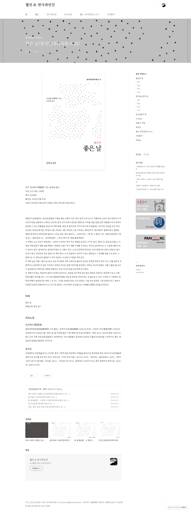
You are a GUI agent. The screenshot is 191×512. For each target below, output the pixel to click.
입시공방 (68, 14)
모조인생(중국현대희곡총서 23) (40, 403)
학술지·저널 (140, 123)
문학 (138, 82)
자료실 (138, 140)
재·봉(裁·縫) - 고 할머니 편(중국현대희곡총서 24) (47, 400)
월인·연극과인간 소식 (89, 14)
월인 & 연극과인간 (40, 5)
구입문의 (111, 14)
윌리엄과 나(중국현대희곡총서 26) (41, 397)
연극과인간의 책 (35, 389)
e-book (139, 118)
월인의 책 (139, 78)
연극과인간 (52, 14)
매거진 (138, 127)
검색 (158, 5)
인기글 (146, 154)
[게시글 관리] (38, 376)
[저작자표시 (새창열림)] (53, 376)
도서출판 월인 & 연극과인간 (40, 463)
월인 (37, 14)
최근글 (138, 154)
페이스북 (138, 253)
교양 (138, 92)
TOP (164, 503)
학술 (138, 85)
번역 (44, 389)
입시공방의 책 (141, 114)
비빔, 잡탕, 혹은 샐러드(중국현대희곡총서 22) (45, 406)
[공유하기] (35, 376)
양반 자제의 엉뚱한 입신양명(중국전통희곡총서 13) (47, 393)
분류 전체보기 (141, 74)
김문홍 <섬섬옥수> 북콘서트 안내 (148, 185)
